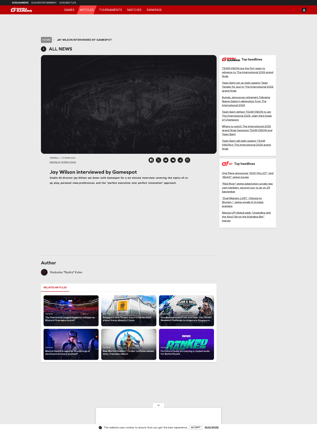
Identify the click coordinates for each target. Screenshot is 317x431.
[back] (43, 49)
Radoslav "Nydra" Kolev (66, 272)
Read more (212, 427)
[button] (151, 160)
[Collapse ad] (158, 405)
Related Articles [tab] (55, 287)
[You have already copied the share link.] (187, 160)
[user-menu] (304, 10)
